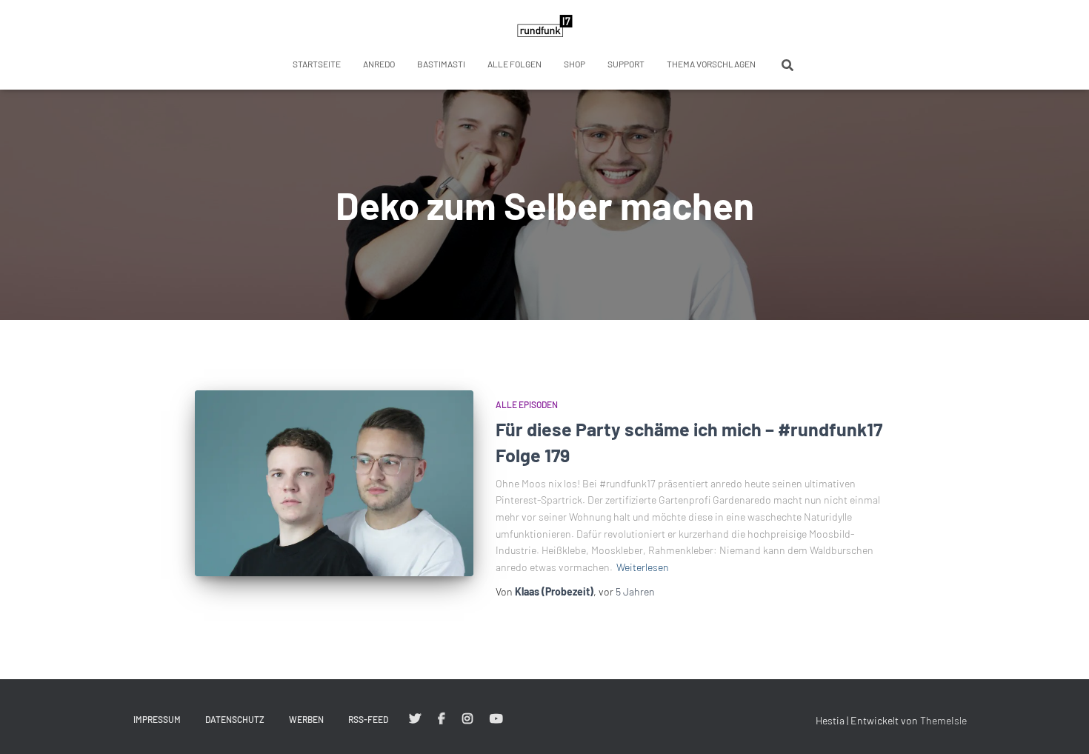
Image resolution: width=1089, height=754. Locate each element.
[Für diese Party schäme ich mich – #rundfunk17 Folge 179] (334, 483)
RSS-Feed (368, 719)
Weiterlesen (642, 567)
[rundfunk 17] (545, 25)
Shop (574, 64)
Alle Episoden (527, 404)
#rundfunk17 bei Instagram (467, 719)
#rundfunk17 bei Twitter (415, 719)
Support (626, 64)
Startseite (317, 64)
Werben (306, 719)
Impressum (157, 719)
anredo (379, 64)
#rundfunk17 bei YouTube (496, 719)
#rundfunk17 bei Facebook (441, 719)
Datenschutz (234, 719)
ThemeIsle (943, 720)
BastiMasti (441, 64)
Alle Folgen (514, 64)
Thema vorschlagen (711, 64)
